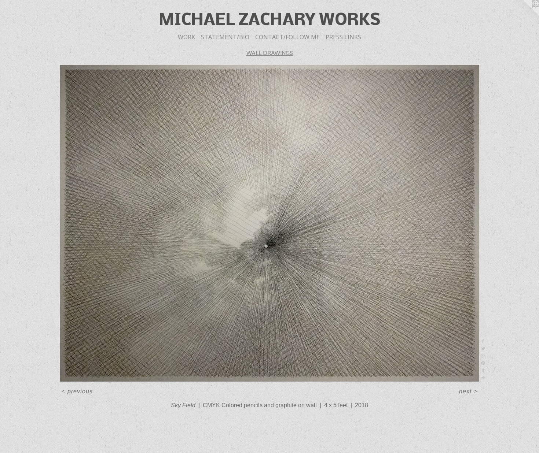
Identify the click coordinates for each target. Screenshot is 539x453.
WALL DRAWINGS (269, 52)
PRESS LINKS (343, 37)
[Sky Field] (270, 223)
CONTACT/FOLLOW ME (287, 37)
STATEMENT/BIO (225, 37)
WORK (186, 37)
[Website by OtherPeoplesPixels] (524, 14)
